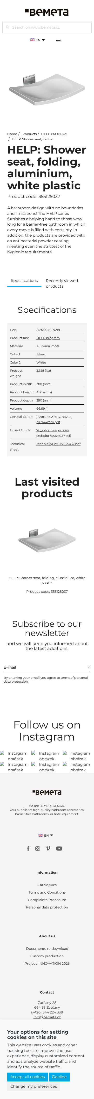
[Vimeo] (48, 848)
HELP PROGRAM (54, 134)
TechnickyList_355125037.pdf (58, 444)
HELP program (48, 338)
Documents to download (47, 948)
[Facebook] (28, 848)
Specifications (24, 280)
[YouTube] (59, 848)
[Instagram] (38, 848)
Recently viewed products (62, 283)
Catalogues (47, 885)
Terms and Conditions (47, 892)
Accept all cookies (27, 1076)
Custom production (47, 956)
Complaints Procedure (47, 900)
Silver (40, 354)
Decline (59, 1076)
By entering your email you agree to (46, 679)
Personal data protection (47, 907)
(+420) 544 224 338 (47, 1012)
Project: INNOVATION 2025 (47, 963)
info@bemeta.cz (47, 1017)
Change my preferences (33, 1086)
